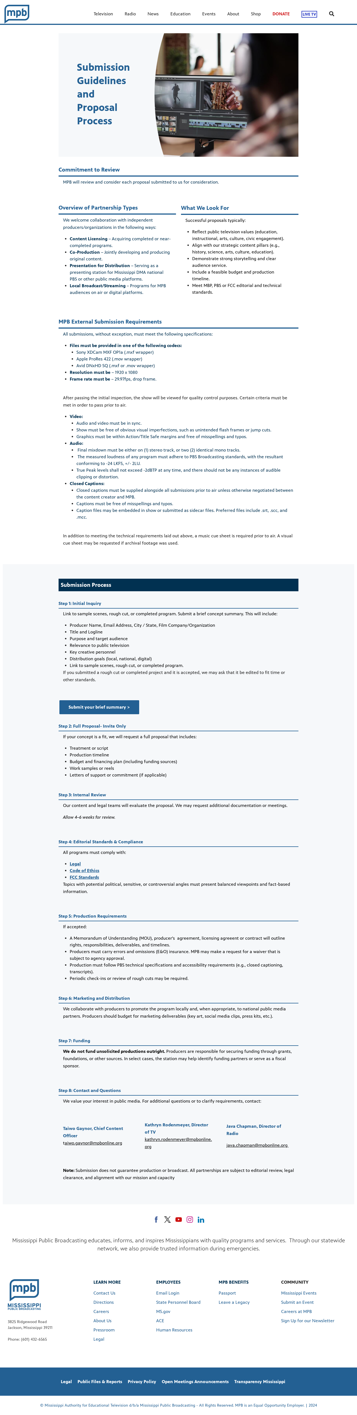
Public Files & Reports (100, 1381)
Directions (103, 1302)
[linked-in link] (201, 1219)
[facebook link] (156, 1219)
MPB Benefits (234, 1282)
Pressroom (104, 1330)
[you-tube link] (179, 1219)
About (233, 13)
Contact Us (104, 1293)
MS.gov (163, 1311)
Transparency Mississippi (259, 1381)
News (153, 13)
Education (180, 13)
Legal (98, 1339)
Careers (101, 1311)
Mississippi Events (299, 1293)
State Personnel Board (178, 1302)
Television (103, 13)
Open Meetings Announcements (195, 1381)
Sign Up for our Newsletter (307, 1320)
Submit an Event (297, 1302)
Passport (227, 1293)
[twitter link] (167, 1219)
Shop (256, 13)
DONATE (281, 13)
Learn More (107, 1282)
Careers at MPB (296, 1311)
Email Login (167, 1293)
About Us (102, 1320)
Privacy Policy (142, 1381)
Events (209, 13)
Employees (168, 1282)
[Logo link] (24, 1294)
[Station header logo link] (17, 14)
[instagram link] (190, 1219)
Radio (130, 13)
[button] (99, 707)
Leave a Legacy (234, 1302)
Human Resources (174, 1330)
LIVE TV (309, 14)
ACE (160, 1320)
